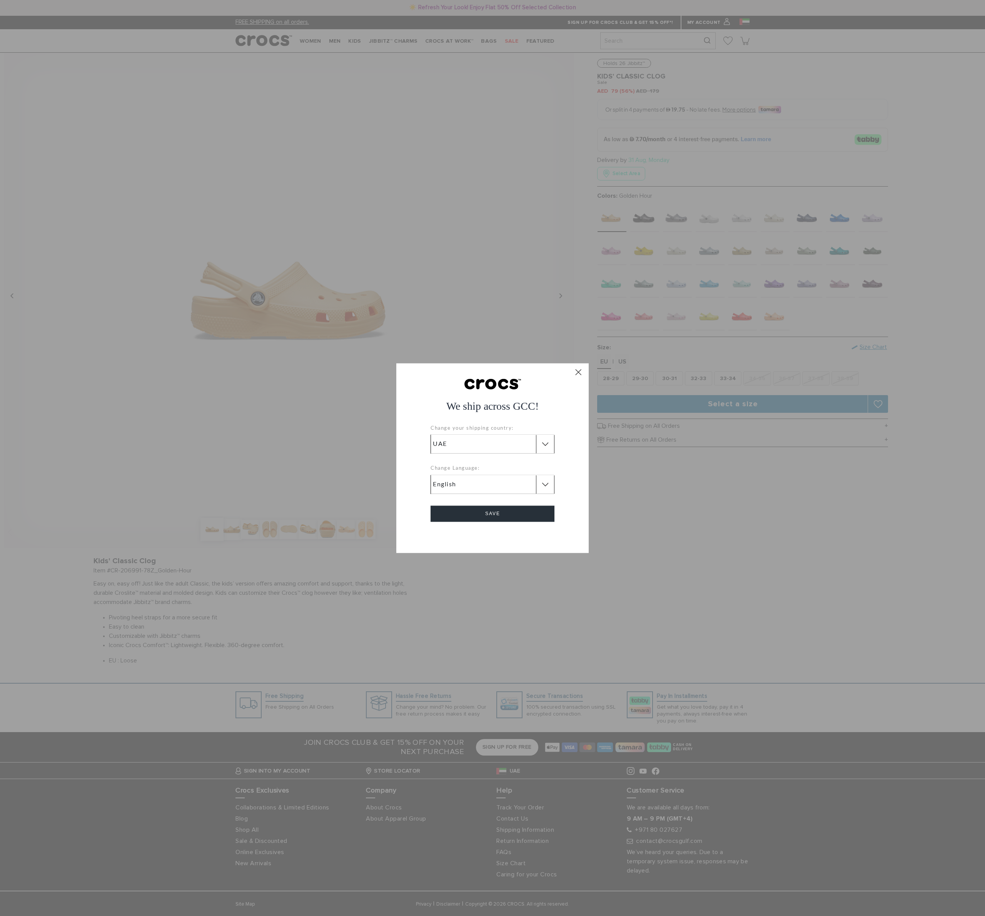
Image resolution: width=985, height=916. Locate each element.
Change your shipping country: (472, 428)
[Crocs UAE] (492, 383)
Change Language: (455, 468)
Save (492, 513)
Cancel (492, 535)
